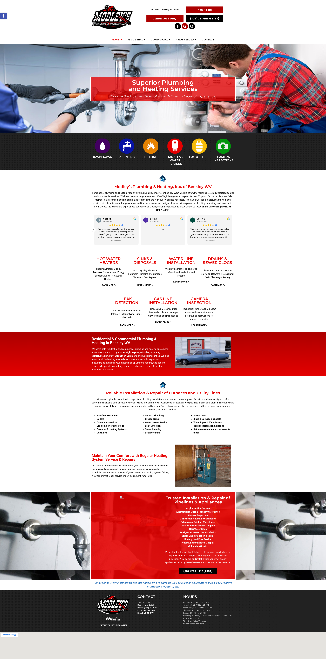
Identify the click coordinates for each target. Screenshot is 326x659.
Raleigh (127, 352)
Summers (132, 355)
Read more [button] (116, 241)
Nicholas (144, 352)
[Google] (185, 26)
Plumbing (127, 157)
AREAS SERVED (185, 39)
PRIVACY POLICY (107, 625)
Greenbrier (120, 355)
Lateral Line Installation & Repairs (197, 525)
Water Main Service (198, 546)
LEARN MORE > (109, 285)
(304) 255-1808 (148, 610)
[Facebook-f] (178, 26)
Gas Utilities (199, 157)
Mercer (95, 355)
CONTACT (208, 39)
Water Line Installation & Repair (198, 542)
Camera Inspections (223, 158)
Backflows (102, 156)
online (205, 206)
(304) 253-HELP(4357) (204, 18)
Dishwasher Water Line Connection (198, 518)
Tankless (97, 272)
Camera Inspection (198, 515)
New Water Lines (198, 529)
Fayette (135, 352)
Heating (150, 157)
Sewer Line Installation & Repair (197, 535)
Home (115, 39)
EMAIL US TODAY (145, 613)
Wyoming (155, 352)
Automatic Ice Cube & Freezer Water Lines (198, 511)
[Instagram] (192, 26)
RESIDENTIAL (135, 39)
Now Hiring (205, 9)
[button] (3, 16)
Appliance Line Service (198, 508)
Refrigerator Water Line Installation (198, 532)
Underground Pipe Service (197, 539)
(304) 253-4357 (151, 607)
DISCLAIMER (121, 625)
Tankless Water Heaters (175, 160)
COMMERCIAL (159, 39)
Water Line (134, 314)
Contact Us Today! (165, 18)
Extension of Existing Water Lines (198, 522)
